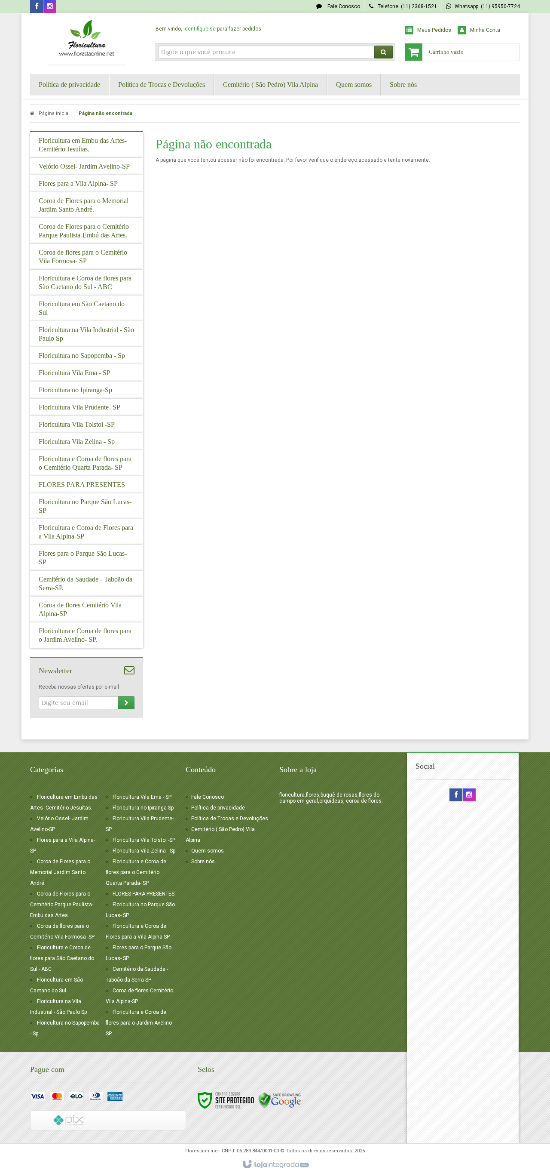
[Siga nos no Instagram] (49, 7)
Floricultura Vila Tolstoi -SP (144, 840)
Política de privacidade (218, 808)
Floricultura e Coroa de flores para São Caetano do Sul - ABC (62, 958)
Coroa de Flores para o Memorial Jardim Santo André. (60, 872)
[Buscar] (383, 52)
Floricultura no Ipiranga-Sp (143, 808)
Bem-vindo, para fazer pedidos (208, 29)
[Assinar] (126, 702)
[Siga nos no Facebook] (36, 7)
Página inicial (54, 113)
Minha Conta (485, 30)
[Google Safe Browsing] (279, 1100)
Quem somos (207, 851)
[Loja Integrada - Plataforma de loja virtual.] (275, 1165)
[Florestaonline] (86, 41)
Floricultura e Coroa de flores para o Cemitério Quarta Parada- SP (136, 872)
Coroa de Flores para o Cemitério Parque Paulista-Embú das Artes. (61, 904)
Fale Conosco (343, 6)
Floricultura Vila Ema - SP (142, 797)
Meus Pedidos (434, 30)
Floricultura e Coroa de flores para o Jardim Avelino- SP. (139, 1023)
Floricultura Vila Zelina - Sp (144, 851)
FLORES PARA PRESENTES (143, 894)
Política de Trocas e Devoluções (229, 819)
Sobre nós (203, 862)
